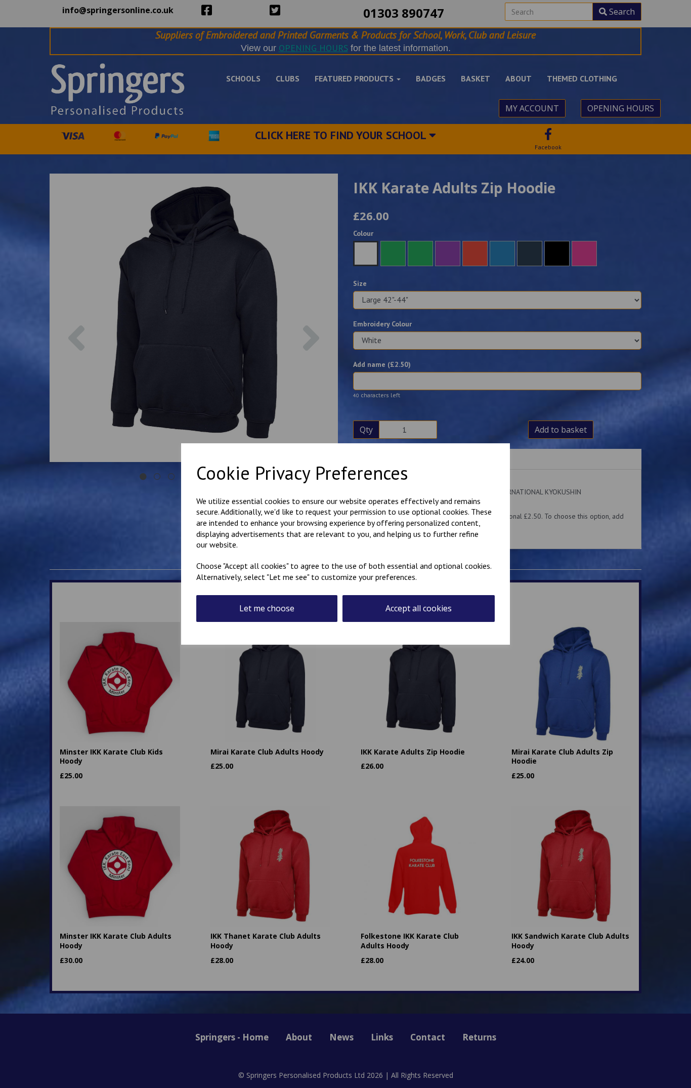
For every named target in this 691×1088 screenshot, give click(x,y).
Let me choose (266, 608)
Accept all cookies (418, 608)
